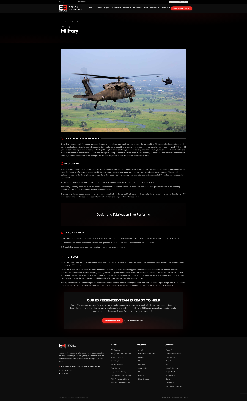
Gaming (141, 375)
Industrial (141, 364)
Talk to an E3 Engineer (112, 320)
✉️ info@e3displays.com (67, 374)
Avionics (141, 350)
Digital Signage (143, 379)
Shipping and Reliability (174, 386)
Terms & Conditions (176, 397)
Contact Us (170, 383)
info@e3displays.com (66, 2)
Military (141, 357)
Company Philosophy (173, 354)
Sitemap (186, 397)
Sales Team (170, 361)
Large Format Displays (119, 372)
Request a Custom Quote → (181, 8)
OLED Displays (116, 361)
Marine (140, 372)
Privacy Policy (166, 397)
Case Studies (70, 22)
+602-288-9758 (81, 2)
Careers (168, 379)
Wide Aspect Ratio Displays (120, 383)
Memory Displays (117, 357)
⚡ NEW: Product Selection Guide (178, 2)
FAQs (168, 364)
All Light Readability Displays (121, 354)
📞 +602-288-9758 (65, 370)
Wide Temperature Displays (120, 379)
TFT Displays (115, 350)
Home (91, 7)
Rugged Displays (117, 364)
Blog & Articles (171, 372)
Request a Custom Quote (134, 320)
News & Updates (172, 368)
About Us (169, 350)
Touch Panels (115, 368)
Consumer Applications (146, 354)
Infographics (170, 375)
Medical (141, 361)
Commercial (142, 368)
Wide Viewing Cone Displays (121, 375)
